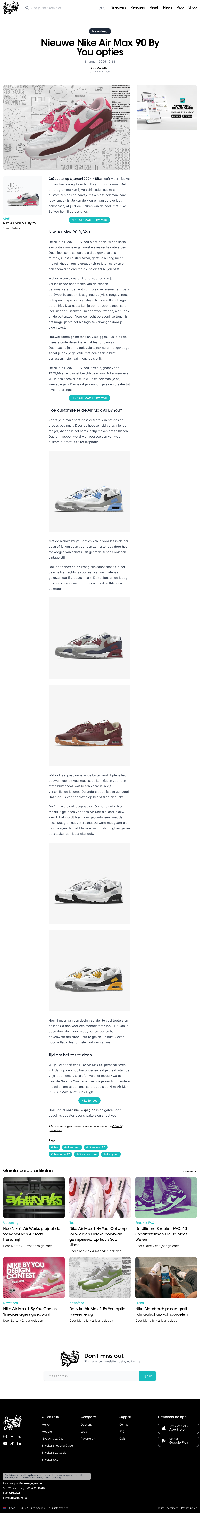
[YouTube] (5, 1443)
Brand (139, 1303)
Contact (124, 1424)
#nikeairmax (72, 1147)
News (167, 8)
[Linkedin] (19, 1443)
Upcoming (10, 1223)
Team (73, 1223)
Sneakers (118, 8)
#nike (54, 1147)
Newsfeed (100, 31)
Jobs (84, 1431)
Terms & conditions (168, 1507)
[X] (19, 1436)
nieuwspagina (84, 1110)
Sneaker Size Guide (54, 1452)
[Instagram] (5, 1436)
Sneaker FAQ (144, 1223)
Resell (153, 8)
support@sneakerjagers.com (27, 1483)
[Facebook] (12, 1436)
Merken (46, 1424)
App (180, 8)
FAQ (122, 1431)
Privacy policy (189, 1507)
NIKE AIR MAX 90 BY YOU (89, 219)
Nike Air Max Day (52, 1438)
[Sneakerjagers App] (167, 107)
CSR (122, 1438)
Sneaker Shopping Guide (57, 1445)
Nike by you (89, 1100)
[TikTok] (12, 1443)
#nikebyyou (110, 1154)
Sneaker (83, 1251)
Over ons (86, 1424)
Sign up (147, 1376)
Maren (15, 1246)
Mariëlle (83, 1320)
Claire (147, 1246)
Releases (137, 8)
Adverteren (88, 1438)
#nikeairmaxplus (86, 1154)
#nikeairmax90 (95, 1147)
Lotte (15, 1320)
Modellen (47, 1431)
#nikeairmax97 (60, 1154)
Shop (192, 8)
